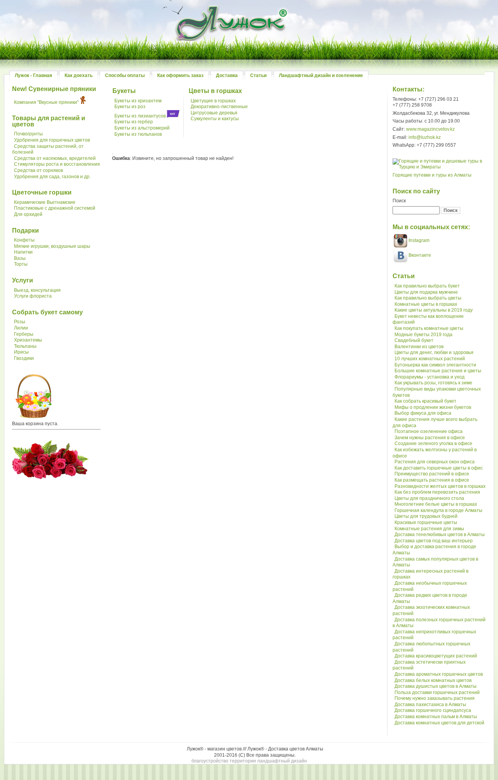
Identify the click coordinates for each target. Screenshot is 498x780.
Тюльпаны (25, 346)
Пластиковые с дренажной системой (54, 208)
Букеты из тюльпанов (138, 134)
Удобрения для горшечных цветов (52, 140)
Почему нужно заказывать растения (435, 698)
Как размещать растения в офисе (432, 480)
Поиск (399, 200)
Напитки (23, 252)
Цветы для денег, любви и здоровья (434, 352)
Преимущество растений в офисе (432, 474)
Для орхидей (28, 214)
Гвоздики (24, 358)
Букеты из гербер (133, 121)
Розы (19, 321)
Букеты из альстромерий (142, 128)
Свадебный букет (414, 340)
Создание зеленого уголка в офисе (433, 443)
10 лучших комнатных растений (430, 358)
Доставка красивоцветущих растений (436, 656)
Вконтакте (420, 255)
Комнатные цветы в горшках (426, 304)
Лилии (21, 328)
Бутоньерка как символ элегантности (435, 365)
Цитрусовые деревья (214, 113)
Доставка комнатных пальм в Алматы (436, 716)
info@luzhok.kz (425, 137)
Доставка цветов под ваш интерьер (434, 540)
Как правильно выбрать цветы (428, 298)
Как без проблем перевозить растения (437, 492)
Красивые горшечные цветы (426, 522)
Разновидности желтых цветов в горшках (440, 486)
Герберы (23, 334)
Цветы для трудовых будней (426, 516)
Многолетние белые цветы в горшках (436, 504)
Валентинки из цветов (419, 346)
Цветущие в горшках (213, 100)
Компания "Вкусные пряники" (46, 102)
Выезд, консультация (37, 290)
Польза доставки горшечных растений (437, 692)
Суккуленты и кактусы (215, 118)
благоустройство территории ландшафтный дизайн (249, 761)
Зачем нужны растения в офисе (430, 437)
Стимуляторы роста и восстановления (57, 164)
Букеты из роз (130, 106)
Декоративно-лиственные (219, 106)
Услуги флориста (33, 296)
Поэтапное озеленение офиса (429, 431)
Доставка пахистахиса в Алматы (430, 704)
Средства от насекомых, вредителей (55, 158)
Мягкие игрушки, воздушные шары (52, 246)
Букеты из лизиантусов (140, 116)
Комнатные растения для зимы (429, 528)
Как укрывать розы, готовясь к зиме (433, 383)
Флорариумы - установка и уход (430, 377)
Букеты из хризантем (137, 100)
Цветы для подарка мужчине (426, 292)
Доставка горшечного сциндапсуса (433, 710)
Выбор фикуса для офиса (423, 413)
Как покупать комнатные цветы (429, 328)
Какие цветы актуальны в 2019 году (434, 310)
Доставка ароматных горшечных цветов (439, 674)
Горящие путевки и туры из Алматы (432, 175)
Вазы (20, 258)
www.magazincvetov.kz (430, 129)
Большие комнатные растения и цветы (438, 370)
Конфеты (24, 240)
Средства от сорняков (38, 170)
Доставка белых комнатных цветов (433, 680)
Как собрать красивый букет (425, 401)
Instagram (418, 240)
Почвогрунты (28, 134)
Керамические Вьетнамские (44, 202)
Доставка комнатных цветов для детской (439, 723)
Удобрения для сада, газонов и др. (52, 176)
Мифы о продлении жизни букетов (433, 407)
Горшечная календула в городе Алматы (438, 510)
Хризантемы (28, 340)
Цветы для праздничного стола (429, 498)
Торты (21, 264)
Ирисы (21, 352)
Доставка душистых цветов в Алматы (436, 686)
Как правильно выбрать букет (427, 286)
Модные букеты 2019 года (423, 334)
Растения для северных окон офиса (435, 461)
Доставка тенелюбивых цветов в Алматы (440, 534)
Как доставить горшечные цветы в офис (439, 468)
